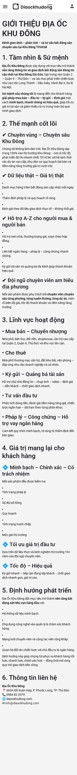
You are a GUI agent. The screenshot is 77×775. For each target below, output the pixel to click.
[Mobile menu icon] (5, 6)
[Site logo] (32, 6)
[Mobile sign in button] (72, 6)
